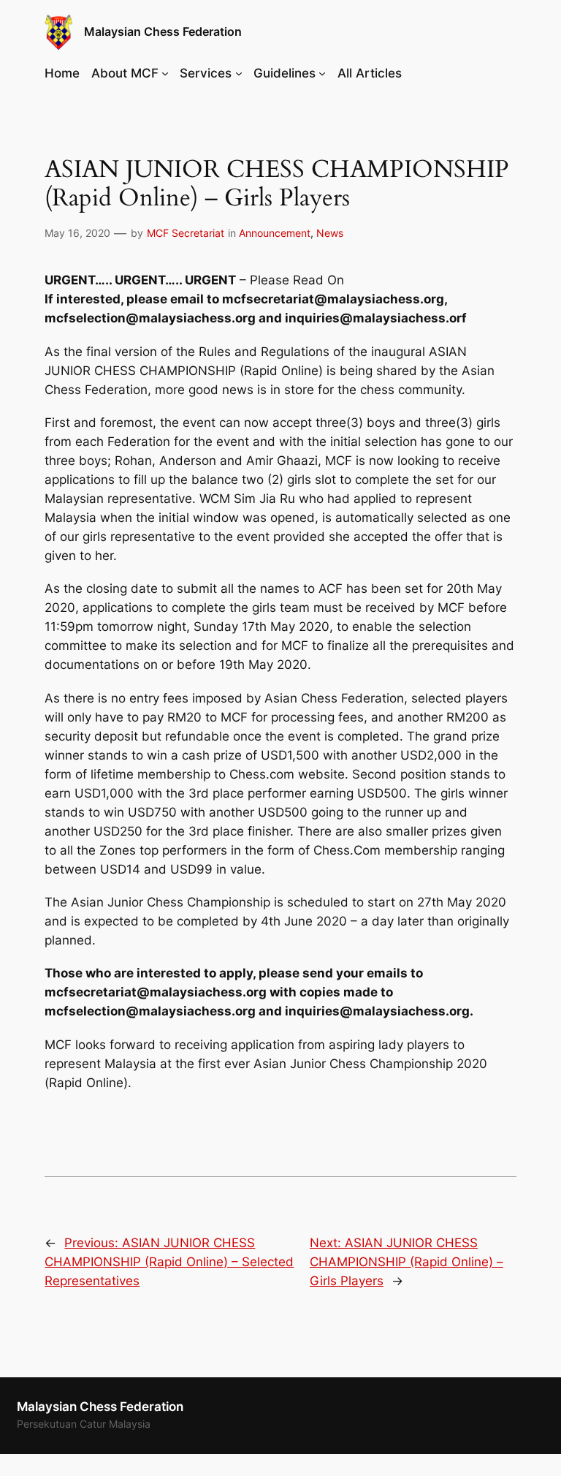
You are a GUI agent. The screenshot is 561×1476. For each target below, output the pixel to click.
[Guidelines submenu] (322, 73)
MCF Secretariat (185, 233)
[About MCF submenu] (165, 73)
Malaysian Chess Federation (163, 32)
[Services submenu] (239, 73)
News (329, 233)
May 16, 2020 (77, 233)
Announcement (274, 233)
